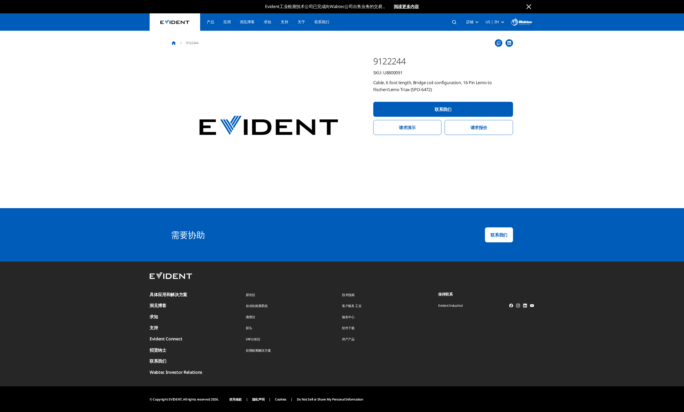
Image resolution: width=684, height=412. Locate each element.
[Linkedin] (525, 306)
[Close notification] (528, 6)
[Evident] (175, 22)
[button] (268, 125)
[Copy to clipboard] (498, 43)
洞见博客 (247, 21)
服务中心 (348, 317)
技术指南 (348, 295)
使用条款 (235, 399)
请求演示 (407, 127)
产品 (210, 21)
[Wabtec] (521, 22)
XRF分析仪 (253, 339)
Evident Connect (166, 339)
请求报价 (479, 127)
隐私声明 (258, 399)
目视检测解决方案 (258, 350)
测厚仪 (250, 317)
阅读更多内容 (406, 6)
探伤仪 (250, 295)
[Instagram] (518, 306)
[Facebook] (511, 306)
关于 (301, 21)
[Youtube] (532, 306)
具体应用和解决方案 (168, 294)
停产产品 (348, 339)
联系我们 (321, 21)
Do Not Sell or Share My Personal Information (330, 399)
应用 (227, 21)
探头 (249, 328)
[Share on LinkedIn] (509, 43)
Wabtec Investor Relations (176, 372)
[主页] (173, 43)
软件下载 (348, 328)
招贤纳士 (158, 350)
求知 (267, 21)
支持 (284, 21)
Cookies (280, 399)
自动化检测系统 (257, 306)
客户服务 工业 (352, 306)
